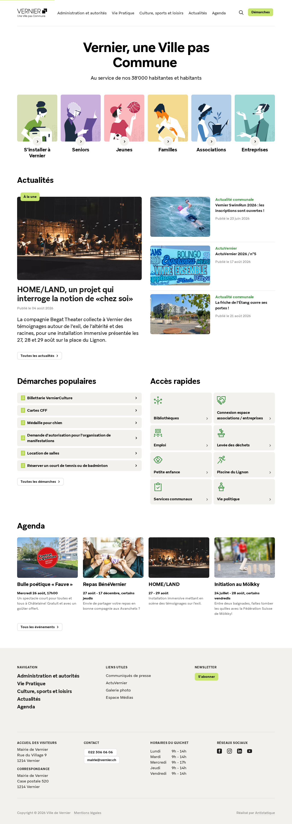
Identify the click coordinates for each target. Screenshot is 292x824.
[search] (241, 12)
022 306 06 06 (100, 752)
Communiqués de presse (128, 675)
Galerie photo (118, 690)
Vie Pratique (123, 12)
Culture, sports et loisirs (161, 12)
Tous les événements (38, 627)
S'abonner (206, 676)
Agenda (219, 12)
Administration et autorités (82, 12)
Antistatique (265, 813)
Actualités (198, 12)
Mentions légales (87, 813)
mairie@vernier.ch (101, 760)
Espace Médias (119, 697)
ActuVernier (116, 682)
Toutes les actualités (37, 355)
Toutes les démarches (38, 481)
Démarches (260, 12)
